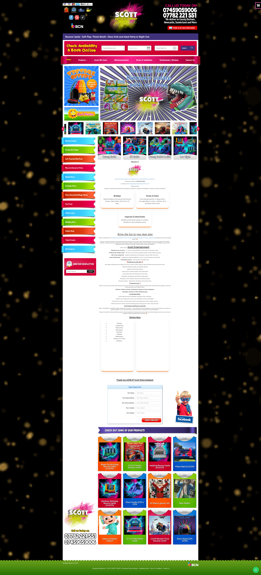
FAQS (132, 179)
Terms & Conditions (144, 60)
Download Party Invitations (130, 568)
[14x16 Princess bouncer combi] (179, 129)
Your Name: (130, 393)
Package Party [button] (70, 186)
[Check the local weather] (81, 115)
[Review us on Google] (77, 17)
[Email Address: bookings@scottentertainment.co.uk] (182, 28)
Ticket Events (70, 240)
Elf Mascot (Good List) (160, 503)
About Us (127, 179)
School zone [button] (70, 213)
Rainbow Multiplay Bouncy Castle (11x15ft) (109, 503)
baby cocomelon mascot (110, 540)
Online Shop (69, 231)
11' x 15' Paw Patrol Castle (134, 540)
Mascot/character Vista (74, 168)
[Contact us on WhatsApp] (256, 570)
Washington (140, 238)
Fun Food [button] (68, 204)
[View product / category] (81, 86)
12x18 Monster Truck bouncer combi (159, 540)
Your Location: (130, 408)
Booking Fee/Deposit (99, 568)
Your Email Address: (128, 398)
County (125, 238)
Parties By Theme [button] (71, 149)
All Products (69, 249)
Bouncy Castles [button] (71, 141)
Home (68, 59)
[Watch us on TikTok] (82, 17)
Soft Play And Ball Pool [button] (73, 159)
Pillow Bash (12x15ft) (184, 467)
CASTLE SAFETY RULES (113, 568)
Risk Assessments (121, 60)
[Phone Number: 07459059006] (180, 10)
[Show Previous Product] (63, 128)
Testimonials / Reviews (168, 60)
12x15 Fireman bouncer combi (134, 467)
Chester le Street (132, 238)
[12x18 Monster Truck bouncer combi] (145, 129)
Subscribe (90, 271)
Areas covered (139, 179)
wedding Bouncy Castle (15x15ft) (160, 467)
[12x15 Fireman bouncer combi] (110, 129)
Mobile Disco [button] (70, 177)
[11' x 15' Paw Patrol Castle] (75, 129)
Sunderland (114, 238)
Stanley (146, 238)
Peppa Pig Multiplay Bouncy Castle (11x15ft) (110, 466)
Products (82, 60)
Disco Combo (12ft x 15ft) (135, 503)
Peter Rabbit (184, 503)
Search (184, 48)
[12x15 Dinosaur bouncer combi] (93, 129)
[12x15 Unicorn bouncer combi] (127, 129)
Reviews (146, 179)
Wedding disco (70, 222)
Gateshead (152, 238)
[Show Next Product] (198, 128)
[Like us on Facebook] (71, 17)
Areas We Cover (100, 60)
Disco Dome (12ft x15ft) (184, 540)
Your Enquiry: (130, 413)
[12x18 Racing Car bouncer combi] (162, 129)
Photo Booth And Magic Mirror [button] (76, 195)
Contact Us (190, 60)
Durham (120, 238)
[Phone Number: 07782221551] (180, 15)
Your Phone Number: (128, 403)
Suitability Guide (144, 568)
